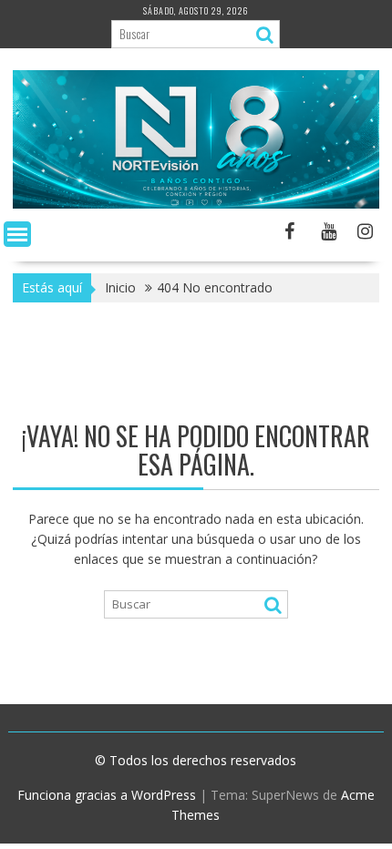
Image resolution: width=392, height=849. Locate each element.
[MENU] (17, 234)
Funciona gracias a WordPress (106, 794)
